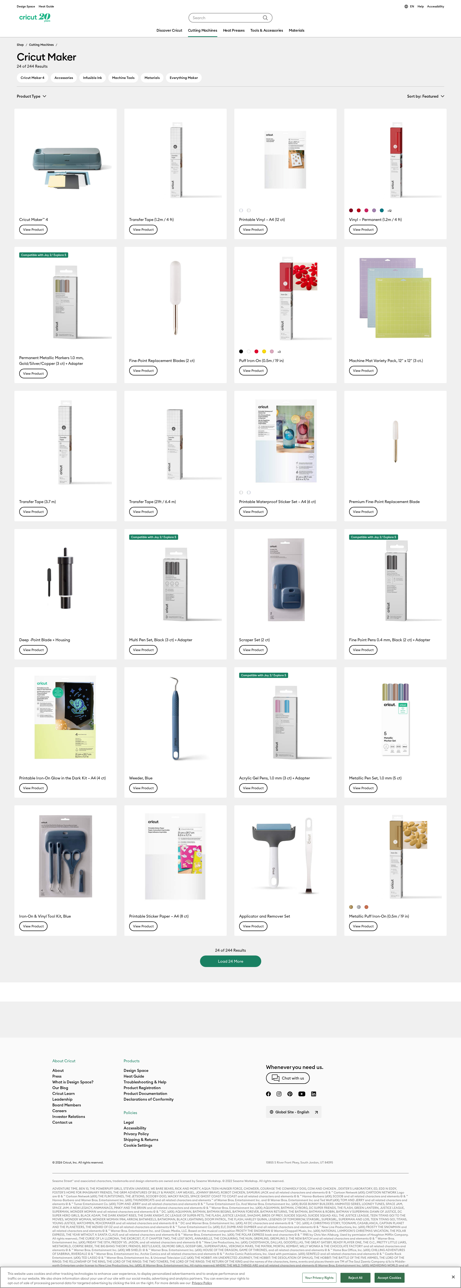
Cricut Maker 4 (32, 78)
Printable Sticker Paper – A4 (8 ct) (158, 916)
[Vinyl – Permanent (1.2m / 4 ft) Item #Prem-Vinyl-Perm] (395, 159)
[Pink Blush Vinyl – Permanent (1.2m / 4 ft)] (366, 210)
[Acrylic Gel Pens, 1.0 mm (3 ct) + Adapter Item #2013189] (285, 718)
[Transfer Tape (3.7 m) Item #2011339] (65, 442)
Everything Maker (184, 78)
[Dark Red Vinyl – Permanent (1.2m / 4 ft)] (351, 210)
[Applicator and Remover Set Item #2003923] (285, 856)
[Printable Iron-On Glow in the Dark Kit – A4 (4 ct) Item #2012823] (65, 718)
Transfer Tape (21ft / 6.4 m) (152, 501)
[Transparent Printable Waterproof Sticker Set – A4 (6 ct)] (249, 492)
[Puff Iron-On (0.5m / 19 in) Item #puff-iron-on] (285, 298)
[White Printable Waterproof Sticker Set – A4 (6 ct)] (241, 492)
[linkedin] (313, 1094)
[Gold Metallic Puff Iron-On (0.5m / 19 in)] (351, 907)
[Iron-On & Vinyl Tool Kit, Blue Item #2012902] (65, 856)
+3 (279, 352)
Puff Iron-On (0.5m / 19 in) (261, 360)
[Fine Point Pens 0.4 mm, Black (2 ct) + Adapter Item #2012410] (395, 580)
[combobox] (230, 18)
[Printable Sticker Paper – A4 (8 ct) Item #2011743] (175, 856)
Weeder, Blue (140, 778)
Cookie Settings (138, 1145)
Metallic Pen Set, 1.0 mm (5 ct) (375, 778)
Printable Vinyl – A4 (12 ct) (262, 219)
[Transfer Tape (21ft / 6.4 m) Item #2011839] (175, 442)
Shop (20, 45)
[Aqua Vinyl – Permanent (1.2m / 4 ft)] (382, 210)
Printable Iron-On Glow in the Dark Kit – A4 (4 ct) (62, 778)
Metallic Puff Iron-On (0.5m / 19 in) (379, 916)
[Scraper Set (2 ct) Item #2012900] (285, 580)
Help (421, 6)
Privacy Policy (202, 1283)
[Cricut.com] (34, 18)
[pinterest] (289, 1094)
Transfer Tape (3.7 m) (37, 501)
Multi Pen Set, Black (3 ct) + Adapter (160, 639)
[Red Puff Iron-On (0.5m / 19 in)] (256, 351)
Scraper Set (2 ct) (254, 639)
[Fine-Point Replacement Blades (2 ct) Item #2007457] (175, 298)
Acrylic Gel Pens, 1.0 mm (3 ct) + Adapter (274, 778)
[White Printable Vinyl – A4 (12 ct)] (249, 210)
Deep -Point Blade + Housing (44, 639)
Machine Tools (123, 78)
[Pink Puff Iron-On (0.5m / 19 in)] (272, 351)
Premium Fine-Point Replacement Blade (384, 501)
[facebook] (268, 1094)
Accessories (64, 78)
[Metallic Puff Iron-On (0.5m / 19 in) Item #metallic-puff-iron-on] (395, 856)
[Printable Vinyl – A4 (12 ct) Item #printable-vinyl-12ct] (285, 159)
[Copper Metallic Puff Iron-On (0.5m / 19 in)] (366, 907)
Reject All (355, 1277)
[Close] (453, 1277)
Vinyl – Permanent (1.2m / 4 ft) (375, 219)
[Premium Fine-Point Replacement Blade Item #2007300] (395, 442)
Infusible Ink (92, 78)
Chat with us (293, 1078)
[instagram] (279, 1094)
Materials (152, 78)
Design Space (26, 6)
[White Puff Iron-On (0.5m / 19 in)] (249, 351)
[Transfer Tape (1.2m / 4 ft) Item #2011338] (175, 159)
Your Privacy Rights (319, 1277)
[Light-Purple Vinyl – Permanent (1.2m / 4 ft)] (374, 210)
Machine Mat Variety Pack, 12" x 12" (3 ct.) (386, 360)
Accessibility (435, 6)
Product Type (28, 96)
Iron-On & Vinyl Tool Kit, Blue (45, 916)
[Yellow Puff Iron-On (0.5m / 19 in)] (264, 351)
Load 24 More (230, 961)
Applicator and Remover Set (264, 916)
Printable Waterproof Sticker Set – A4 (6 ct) (277, 501)
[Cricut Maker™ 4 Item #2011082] (65, 159)
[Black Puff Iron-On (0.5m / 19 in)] (241, 351)
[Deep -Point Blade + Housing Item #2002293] (65, 580)
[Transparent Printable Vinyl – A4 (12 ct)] (241, 210)
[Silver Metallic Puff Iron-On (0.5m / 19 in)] (359, 907)
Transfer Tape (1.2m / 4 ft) (151, 219)
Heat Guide (46, 6)
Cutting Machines (41, 45)
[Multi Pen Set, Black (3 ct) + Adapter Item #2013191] (175, 580)
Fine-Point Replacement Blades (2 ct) (161, 360)
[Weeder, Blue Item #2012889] (175, 718)
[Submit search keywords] (265, 18)
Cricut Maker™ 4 (33, 219)
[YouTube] (301, 1094)
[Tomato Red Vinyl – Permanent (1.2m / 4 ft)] (359, 210)
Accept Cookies (389, 1277)
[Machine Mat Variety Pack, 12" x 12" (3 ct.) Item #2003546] (395, 298)
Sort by (422, 96)
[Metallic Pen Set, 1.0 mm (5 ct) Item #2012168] (395, 718)
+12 (390, 211)
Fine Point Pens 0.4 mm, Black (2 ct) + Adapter (389, 639)
